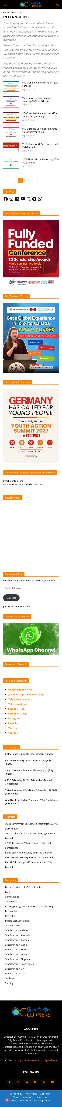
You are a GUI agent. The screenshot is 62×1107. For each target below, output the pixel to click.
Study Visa (10, 978)
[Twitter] (44, 1082)
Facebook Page (17, 708)
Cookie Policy (16, 1093)
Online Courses (13, 925)
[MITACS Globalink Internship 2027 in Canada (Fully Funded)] (11, 117)
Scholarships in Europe (16, 949)
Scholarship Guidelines (16, 930)
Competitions (12, 896)
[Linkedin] (27, 1082)
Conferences (11, 901)
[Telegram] (35, 1082)
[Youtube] (52, 1082)
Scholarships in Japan (16, 954)
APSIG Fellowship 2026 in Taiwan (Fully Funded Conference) (28, 782)
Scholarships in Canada (17, 939)
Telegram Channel (18, 699)
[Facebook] (9, 1082)
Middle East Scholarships (18, 920)
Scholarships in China (16, 944)
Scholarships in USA (15, 973)
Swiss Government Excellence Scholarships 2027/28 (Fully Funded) (31, 792)
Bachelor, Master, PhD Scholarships (23, 887)
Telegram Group (17, 704)
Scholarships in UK (14, 968)
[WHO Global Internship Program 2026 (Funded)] (11, 86)
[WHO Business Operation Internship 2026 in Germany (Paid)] (11, 132)
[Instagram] (18, 1082)
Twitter (12, 728)
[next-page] (40, 180)
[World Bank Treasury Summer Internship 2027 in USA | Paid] (11, 101)
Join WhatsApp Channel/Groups (26, 694)
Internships (10, 915)
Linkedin (13, 723)
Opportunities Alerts (20, 689)
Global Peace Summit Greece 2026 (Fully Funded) (29, 754)
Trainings (9, 983)
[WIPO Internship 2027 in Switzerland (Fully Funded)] (11, 148)
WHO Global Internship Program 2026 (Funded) (29, 857)
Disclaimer (45, 1093)
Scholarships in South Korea (19, 963)
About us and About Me (23, 1097)
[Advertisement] (31, 533)
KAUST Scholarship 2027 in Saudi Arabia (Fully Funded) (28, 762)
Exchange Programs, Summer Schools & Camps (30, 906)
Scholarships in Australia (17, 935)
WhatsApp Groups (42, 1100)
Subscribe (11, 597)
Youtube (13, 732)
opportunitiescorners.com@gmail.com (37, 1060)
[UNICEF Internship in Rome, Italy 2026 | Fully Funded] (11, 163)
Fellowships (11, 911)
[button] (5, 4)
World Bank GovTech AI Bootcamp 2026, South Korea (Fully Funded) (31, 802)
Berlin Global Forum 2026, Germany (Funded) (28, 852)
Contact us (42, 1097)
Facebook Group (17, 713)
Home (6, 12)
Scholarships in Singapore (18, 959)
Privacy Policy (31, 1093)
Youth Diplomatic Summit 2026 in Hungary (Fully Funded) (29, 772)
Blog (7, 891)
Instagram (14, 718)
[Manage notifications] (7, 1100)
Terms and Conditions (21, 1100)
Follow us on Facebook (16, 664)
